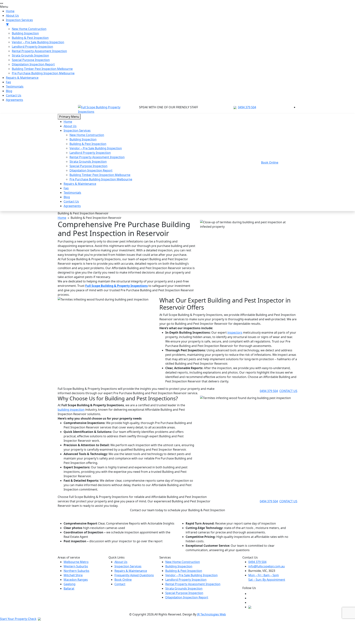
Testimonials (72, 193)
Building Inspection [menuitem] (25, 33)
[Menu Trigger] (1, 3)
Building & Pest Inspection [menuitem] (30, 38)
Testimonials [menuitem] (14, 86)
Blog (67, 197)
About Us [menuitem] (12, 15)
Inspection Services (77, 130)
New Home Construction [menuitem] (29, 29)
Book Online (269, 162)
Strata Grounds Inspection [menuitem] (30, 55)
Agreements (72, 206)
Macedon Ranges (76, 580)
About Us (70, 126)
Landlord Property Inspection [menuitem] (32, 47)
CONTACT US (288, 391)
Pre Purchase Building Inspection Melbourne (101, 179)
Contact (119, 584)
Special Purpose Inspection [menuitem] (31, 60)
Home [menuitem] (10, 11)
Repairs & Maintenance (80, 184)
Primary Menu (69, 117)
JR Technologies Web (211, 614)
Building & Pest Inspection (88, 144)
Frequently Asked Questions (134, 575)
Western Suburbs (76, 566)
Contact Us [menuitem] (13, 95)
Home (68, 122)
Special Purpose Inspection (88, 166)
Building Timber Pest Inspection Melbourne (100, 175)
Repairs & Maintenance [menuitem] (22, 78)
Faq (66, 188)
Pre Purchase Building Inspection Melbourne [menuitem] (43, 73)
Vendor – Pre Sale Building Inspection (96, 148)
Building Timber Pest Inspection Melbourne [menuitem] (42, 69)
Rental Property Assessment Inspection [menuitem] (39, 51)
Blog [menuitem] (9, 91)
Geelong (69, 584)
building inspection (71, 410)
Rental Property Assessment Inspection (97, 157)
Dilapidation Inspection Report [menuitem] (33, 64)
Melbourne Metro (76, 562)
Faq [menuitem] (8, 82)
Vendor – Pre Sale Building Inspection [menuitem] (38, 42)
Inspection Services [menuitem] (19, 22)
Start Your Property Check (18, 619)
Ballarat (69, 588)
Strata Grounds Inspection (88, 162)
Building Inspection (83, 139)
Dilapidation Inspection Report (91, 170)
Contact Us (71, 201)
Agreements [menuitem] (14, 100)
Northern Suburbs (76, 571)
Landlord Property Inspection (90, 153)
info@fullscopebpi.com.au (266, 566)
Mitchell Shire (73, 575)
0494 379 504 (247, 107)
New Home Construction (87, 135)
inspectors (234, 332)
